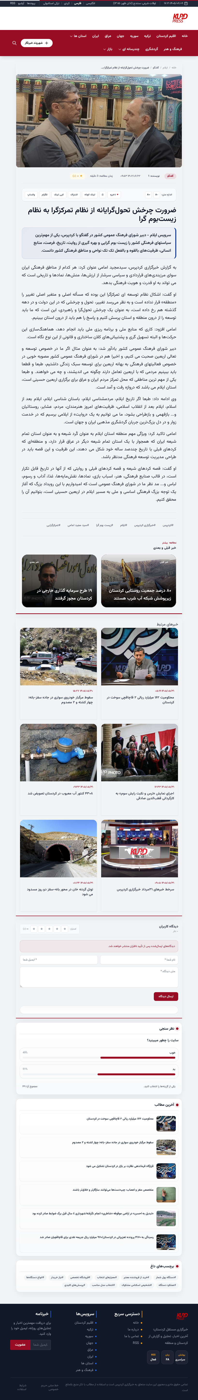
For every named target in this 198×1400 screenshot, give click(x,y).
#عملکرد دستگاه (167, 1285)
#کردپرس (168, 525)
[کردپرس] (180, 18)
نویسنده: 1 (154, 176)
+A (148, 195)
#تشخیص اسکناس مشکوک (137, 1285)
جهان (89, 1343)
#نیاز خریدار (57, 1277)
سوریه (89, 1336)
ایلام (165, 68)
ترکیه (90, 1329)
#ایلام (123, 525)
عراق (90, 1350)
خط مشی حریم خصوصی (49, 1387)
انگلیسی (90, 3)
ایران (90, 1356)
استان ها (87, 1363)
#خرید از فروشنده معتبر (136, 1277)
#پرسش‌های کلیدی (74, 1285)
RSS (12, 3)
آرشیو (21, 3)
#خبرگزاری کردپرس (145, 525)
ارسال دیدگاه (166, 996)
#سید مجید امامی (78, 525)
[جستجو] (14, 43)
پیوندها (31, 3)
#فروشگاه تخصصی (80, 1277)
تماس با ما (131, 1336)
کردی (67, 3)
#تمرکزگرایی (53, 525)
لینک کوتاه (90, 195)
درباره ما (133, 1329)
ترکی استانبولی (51, 3)
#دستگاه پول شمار (166, 1277)
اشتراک (74, 195)
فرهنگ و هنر (84, 1370)
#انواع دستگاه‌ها (35, 1277)
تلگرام (44, 195)
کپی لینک (59, 195)
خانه (185, 36)
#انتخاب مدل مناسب (103, 1285)
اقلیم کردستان (84, 1322)
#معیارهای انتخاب (107, 1277)
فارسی (77, 3)
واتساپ (31, 195)
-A (156, 195)
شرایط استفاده (21, 1387)
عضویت (20, 1345)
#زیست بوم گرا (104, 525)
